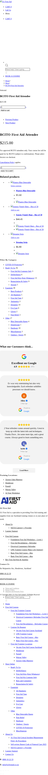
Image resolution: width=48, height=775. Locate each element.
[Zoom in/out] (1, 770)
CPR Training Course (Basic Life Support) (27, 550)
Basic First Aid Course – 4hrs (22, 556)
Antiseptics (15, 301)
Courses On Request (18, 627)
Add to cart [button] (15, 210)
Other (7, 318)
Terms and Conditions (12, 588)
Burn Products (16, 291)
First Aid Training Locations (21, 644)
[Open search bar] (6, 66)
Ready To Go (10, 268)
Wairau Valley (10, 490)
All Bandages (16, 295)
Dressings (14, 305)
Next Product (10, 123)
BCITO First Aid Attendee (14, 86)
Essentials (9, 288)
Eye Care (14, 308)
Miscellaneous (16, 332)
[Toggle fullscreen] (3, 770)
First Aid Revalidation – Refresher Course (32, 624)
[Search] (6, 72)
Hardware (14, 328)
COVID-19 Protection (13, 265)
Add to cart (5, 110)
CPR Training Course (24, 634)
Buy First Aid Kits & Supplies (16, 560)
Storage (13, 285)
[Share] (6, 770)
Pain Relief (15, 315)
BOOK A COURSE (12, 76)
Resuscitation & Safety (19, 281)
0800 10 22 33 (5, 574)
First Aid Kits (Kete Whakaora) (22, 278)
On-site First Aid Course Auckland (29, 631)
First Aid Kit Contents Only (21, 271)
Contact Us (9, 754)
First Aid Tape (16, 298)
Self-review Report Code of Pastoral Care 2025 (28, 744)
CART (8, 7)
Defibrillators (16, 275)
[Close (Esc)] (8, 770)
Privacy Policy (10, 590)
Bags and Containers (23, 681)
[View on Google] (24, 395)
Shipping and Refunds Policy (14, 591)
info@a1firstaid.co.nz (8, 579)
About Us (9, 524)
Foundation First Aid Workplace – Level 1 (27, 540)
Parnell (8, 486)
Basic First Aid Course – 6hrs (22, 553)
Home (7, 604)
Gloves (13, 312)
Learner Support (11, 531)
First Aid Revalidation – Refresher (24, 543)
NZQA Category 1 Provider (21, 528)
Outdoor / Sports (17, 335)
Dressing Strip (21, 242)
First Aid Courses (11, 536)
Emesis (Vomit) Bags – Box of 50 (29, 215)
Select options (16, 186)
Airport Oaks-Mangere (13, 480)
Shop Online (10, 664)
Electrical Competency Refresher (23, 546)
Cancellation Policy (7, 162)
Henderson (9, 483)
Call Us (8, 10)
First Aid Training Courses (21, 611)
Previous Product (11, 120)
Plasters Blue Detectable (25, 191)
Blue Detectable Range (19, 322)
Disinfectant (15, 325)
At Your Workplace (12, 493)
